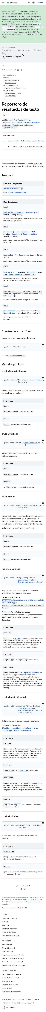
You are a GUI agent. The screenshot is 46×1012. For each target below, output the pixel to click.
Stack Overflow (7, 988)
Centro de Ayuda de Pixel (10, 978)
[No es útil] (21, 70)
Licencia (36, 999)
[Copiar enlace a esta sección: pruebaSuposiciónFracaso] (29, 371)
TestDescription (32, 212)
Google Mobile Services (10, 985)
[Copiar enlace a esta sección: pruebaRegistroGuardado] (29, 697)
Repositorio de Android (9, 918)
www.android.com (8, 981)
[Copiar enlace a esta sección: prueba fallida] (17, 497)
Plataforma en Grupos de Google (13, 958)
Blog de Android (7, 951)
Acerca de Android (8, 999)
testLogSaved (9, 291)
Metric (17, 874)
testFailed (8, 255)
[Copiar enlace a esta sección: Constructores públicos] (34, 331)
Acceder (40, 3)
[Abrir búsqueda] (29, 2)
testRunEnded (9, 311)
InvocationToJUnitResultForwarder (25, 122)
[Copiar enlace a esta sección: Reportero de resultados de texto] (37, 338)
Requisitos (5, 922)
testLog (7, 272)
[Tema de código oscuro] (43, 344)
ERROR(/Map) (12, 487)
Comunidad (21, 999)
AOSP (3, 65)
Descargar (5, 925)
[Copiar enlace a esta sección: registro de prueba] (22, 569)
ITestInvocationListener (22, 125)
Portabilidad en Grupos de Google (13, 965)
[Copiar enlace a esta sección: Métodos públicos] (26, 364)
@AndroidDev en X (8, 948)
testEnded (8, 232)
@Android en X (7, 945)
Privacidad (6, 1003)
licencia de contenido (31, 900)
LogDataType (32, 272)
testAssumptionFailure (13, 212)
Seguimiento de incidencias (11, 992)
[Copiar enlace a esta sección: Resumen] (16, 175)
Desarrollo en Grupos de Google (13, 962)
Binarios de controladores (10, 935)
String (17, 638)
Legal (29, 999)
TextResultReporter (12, 189)
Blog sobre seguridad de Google (13, 955)
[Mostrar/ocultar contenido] (15, 75)
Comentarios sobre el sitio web (23, 1003)
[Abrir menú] (3, 2)
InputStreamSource (16, 274)
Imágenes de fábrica (9, 932)
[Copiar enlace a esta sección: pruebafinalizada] (20, 434)
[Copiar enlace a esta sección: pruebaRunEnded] (21, 816)
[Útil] (18, 70)
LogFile (21, 712)
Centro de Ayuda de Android (11, 974)
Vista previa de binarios (9, 929)
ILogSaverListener (9, 128)
